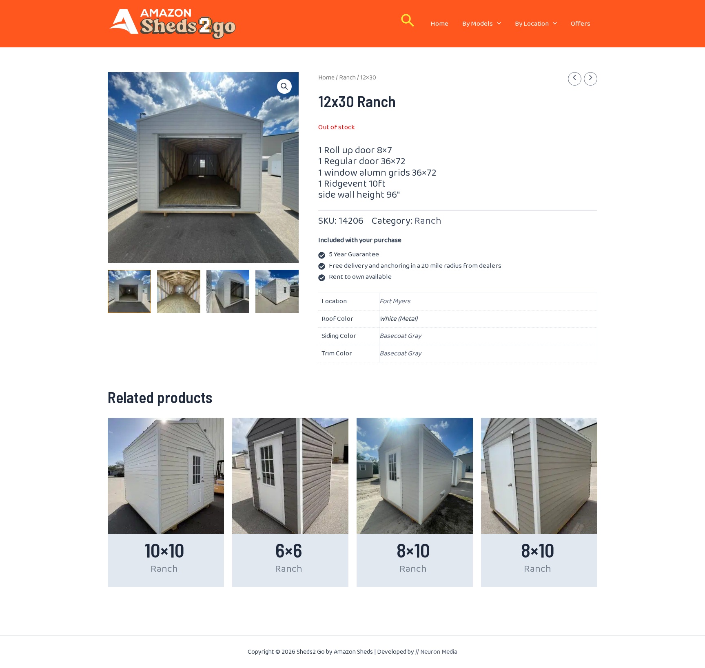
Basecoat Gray (400, 336)
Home (326, 78)
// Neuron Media (436, 652)
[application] (497, 23)
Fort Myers (394, 301)
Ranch (347, 78)
